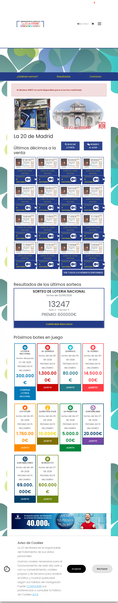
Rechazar (102, 569)
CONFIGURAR (34, 586)
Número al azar (94, 146)
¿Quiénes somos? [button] (27, 76)
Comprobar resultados (59, 324)
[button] (19, 118)
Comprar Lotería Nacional (25, 393)
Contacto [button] (95, 76)
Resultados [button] (64, 76)
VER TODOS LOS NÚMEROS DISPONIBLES (83, 272)
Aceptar (76, 569)
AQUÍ (35, 594)
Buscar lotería (71, 146)
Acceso (84, 23)
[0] (94, 24)
